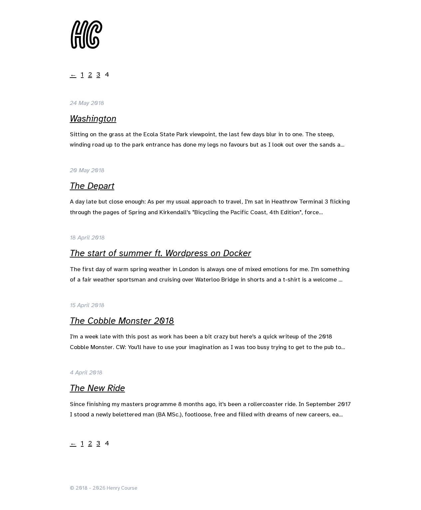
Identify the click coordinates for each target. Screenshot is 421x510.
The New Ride (97, 388)
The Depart (92, 186)
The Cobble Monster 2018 (122, 320)
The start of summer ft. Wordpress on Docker (160, 253)
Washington (93, 118)
